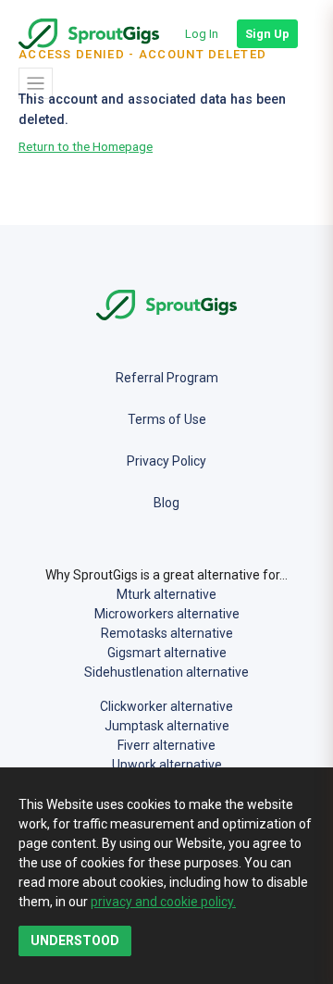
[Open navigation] (35, 83)
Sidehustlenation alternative (166, 672)
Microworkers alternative (167, 613)
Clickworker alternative (166, 706)
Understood (75, 940)
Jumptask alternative (167, 725)
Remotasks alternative (167, 633)
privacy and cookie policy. (163, 901)
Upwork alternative (167, 764)
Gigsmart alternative (167, 652)
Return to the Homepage (85, 146)
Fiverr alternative (166, 745)
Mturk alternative (166, 594)
